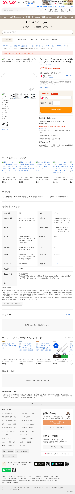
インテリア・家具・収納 (8, 442)
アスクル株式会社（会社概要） (10, 482)
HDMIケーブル (50, 46)
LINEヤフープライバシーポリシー (23, 487)
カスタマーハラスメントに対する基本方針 (37, 476)
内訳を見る (69, 75)
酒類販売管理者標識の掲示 (9, 480)
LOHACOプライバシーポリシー (10, 478)
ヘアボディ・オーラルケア (9, 427)
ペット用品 (5, 434)
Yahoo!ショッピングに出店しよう (57, 6)
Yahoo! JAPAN (42, 6)
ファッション (23, 434)
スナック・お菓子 (25, 416)
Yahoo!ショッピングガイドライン (10, 489)
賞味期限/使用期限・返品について (49, 139)
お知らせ (4, 476)
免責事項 (60, 487)
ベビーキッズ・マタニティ (27, 427)
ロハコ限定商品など (7, 413)
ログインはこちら (44, 87)
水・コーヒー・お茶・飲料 (9, 420)
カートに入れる (56, 109)
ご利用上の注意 (54, 476)
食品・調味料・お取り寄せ (9, 416)
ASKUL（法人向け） (52, 480)
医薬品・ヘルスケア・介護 (27, 431)
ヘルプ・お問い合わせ (57, 427)
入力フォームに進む (57, 447)
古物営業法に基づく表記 (23, 480)
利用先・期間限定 (49, 77)
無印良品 (22, 445)
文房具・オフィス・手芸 (26, 438)
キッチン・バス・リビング (27, 424)
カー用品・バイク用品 (8, 445)
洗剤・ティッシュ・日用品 (9, 424)
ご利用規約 (23, 478)
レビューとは (69, 314)
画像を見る (5, 129)
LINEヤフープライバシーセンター (42, 487)
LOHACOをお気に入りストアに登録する (58, 454)
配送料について (44, 128)
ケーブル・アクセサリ (36, 46)
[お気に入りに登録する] (33, 89)
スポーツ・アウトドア (8, 438)
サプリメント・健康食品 (8, 431)
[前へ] (3, 75)
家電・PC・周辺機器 (20, 46)
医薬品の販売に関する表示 (39, 480)
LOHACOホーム (7, 46)
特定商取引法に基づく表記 (53, 478)
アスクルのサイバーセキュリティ (36, 478)
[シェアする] (29, 89)
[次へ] (35, 75)
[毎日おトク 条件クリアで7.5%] (37, 17)
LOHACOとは (11, 476)
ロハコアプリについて (19, 464)
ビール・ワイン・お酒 (26, 420)
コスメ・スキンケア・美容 (27, 413)
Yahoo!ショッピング (7, 487)
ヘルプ (71, 6)
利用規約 (54, 487)
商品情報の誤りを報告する (12, 303)
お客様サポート (21, 476)
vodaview (48, 64)
